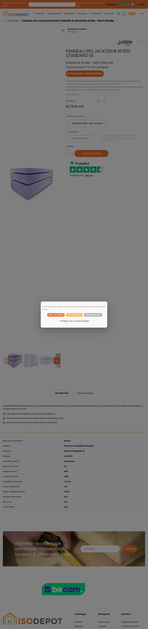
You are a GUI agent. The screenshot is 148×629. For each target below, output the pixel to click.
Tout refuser (74, 315)
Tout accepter (56, 315)
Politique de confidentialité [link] (74, 321)
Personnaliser (92, 315)
